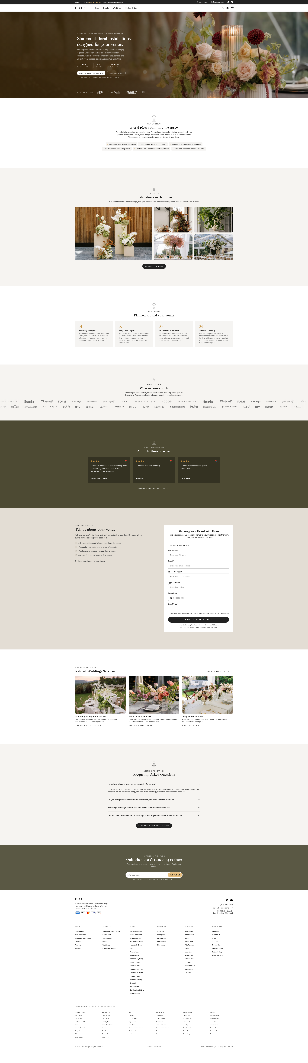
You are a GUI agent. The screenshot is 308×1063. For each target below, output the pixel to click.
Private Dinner (135, 993)
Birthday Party (135, 955)
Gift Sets (78, 941)
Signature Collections (83, 938)
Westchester (79, 1037)
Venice (131, 1034)
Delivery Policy (217, 948)
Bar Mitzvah (134, 986)
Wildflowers (189, 945)
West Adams (160, 1034)
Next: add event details (197, 620)
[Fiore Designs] (81, 8)
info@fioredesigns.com (223, 908)
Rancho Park (106, 1031)
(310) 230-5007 (212, 627)
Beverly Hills (160, 1012)
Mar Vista (132, 1025)
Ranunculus (189, 935)
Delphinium (189, 931)
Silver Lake (78, 1034)
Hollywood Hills (80, 1022)
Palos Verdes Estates (136, 1028)
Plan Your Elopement (191, 725)
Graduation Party (136, 973)
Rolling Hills (133, 1031)
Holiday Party (135, 976)
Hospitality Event (136, 945)
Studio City (105, 1034)
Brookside (78, 1016)
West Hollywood (188, 1034)
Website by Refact (154, 1047)
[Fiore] (81, 898)
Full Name (173, 550)
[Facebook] (228, 2)
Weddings (117, 8)
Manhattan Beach (107, 1025)
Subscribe (175, 875)
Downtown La (214, 1016)
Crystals (188, 962)
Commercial (107, 938)
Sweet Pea (189, 941)
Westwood (105, 1037)
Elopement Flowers (192, 716)
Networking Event (136, 941)
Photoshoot (134, 952)
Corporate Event (136, 931)
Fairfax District (160, 1019)
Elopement (161, 945)
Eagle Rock (78, 1019)
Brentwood (213, 1012)
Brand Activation (136, 935)
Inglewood (132, 1022)
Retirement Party (136, 979)
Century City (106, 1016)
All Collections (80, 935)
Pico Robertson (188, 1028)
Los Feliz (213, 1022)
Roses (187, 938)
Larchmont (186, 1022)
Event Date (173, 593)
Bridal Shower (135, 966)
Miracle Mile (214, 1025)
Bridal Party (161, 941)
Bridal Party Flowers (140, 716)
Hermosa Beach (215, 1019)
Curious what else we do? (218, 671)
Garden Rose (190, 959)
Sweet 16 (133, 983)
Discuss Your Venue (154, 266)
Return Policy (217, 952)
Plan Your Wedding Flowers (140, 725)
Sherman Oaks (214, 1031)
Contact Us (216, 935)
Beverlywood (187, 1012)
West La (212, 1034)
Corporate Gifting (109, 948)
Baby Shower (135, 962)
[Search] (223, 8)
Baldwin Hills (106, 1012)
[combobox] (198, 587)
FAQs (214, 938)
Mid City (185, 1025)
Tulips (187, 948)
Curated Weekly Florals (111, 931)
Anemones (189, 955)
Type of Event (174, 582)
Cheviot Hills (133, 1016)
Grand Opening (135, 938)
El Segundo (133, 1019)
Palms (104, 1028)
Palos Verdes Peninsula (164, 1028)
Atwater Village (80, 1012)
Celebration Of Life (137, 990)
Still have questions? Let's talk (154, 826)
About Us (215, 931)
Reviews (78, 948)
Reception (161, 935)
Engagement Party (137, 969)
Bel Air (131, 1012)
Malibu (77, 1025)
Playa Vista (78, 1031)
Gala (131, 948)
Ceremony (161, 931)
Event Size (173, 604)
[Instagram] (232, 2)
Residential (107, 935)
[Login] (227, 8)
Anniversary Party (136, 959)
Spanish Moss (190, 966)
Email (171, 561)
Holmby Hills (106, 1022)
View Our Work (116, 73)
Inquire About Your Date (91, 73)
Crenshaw (159, 1016)
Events (106, 8)
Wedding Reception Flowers (90, 716)
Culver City (186, 1016)
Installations (161, 938)
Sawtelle (186, 1031)
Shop (97, 8)
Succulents (189, 969)
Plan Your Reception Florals (87, 725)
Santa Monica (160, 1031)
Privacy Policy (217, 955)
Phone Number (175, 572)
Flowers (78, 945)
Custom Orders (131, 8)
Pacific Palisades (80, 1028)
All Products (79, 931)
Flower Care (216, 945)
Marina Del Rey (161, 1025)
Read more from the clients (153, 489)
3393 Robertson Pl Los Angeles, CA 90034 (223, 912)
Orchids (188, 973)
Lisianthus (188, 952)
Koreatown (159, 1022)
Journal (215, 941)
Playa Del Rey (214, 1028)
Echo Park (105, 1019)
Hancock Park (187, 1019)
